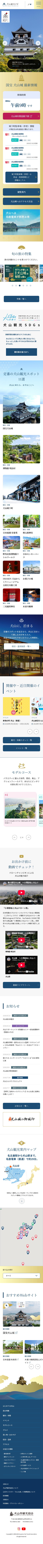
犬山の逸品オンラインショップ (30, 1468)
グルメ (5, 1430)
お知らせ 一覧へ (21, 1106)
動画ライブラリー (9, 1463)
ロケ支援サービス (26, 1465)
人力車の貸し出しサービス (28, 1457)
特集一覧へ (21, 299)
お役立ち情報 (7, 1449)
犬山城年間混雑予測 (20, 116)
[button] (5, 43)
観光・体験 (7, 1415)
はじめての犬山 (8, 1406)
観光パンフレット (9, 1457)
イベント (6, 1420)
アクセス (6, 1444)
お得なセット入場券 (26, 1454)
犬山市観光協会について (10, 1488)
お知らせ (5, 1484)
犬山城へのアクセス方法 (21, 201)
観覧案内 (22, 191)
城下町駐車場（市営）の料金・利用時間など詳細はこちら (21, 177)
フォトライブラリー (10, 1460)
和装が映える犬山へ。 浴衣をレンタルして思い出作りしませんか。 (24, 64)
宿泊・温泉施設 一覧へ (21, 646)
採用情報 (5, 1496)
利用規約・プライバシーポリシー (13, 1503)
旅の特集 (6, 1411)
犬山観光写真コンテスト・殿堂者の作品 (30, 1461)
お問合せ (5, 1499)
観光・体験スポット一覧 (21, 740)
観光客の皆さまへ (21, 352)
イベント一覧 (21, 748)
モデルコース (7, 1425)
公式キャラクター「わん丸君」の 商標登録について (19, 1492)
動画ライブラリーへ (21, 985)
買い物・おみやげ (9, 1434)
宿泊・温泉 (7, 1439)
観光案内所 (7, 1454)
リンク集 (23, 1472)
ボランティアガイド (10, 1466)
